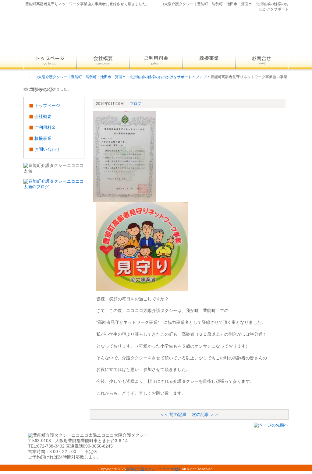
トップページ (47, 105)
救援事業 (42, 138)
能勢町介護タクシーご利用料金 (156, 61)
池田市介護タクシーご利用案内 (209, 61)
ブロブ (135, 104)
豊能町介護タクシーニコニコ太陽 (153, 469)
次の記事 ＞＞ (205, 414)
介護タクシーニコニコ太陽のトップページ (49, 61)
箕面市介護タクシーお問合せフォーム (262, 61)
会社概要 (42, 116)
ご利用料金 (45, 127)
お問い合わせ (47, 149)
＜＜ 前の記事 (173, 414)
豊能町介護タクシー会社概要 (102, 61)
